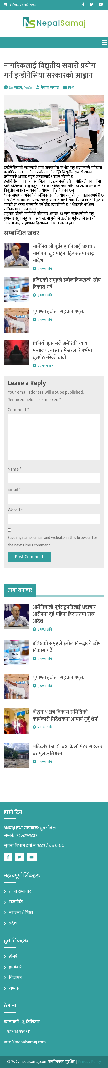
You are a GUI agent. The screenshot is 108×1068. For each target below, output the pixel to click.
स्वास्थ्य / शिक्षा (21, 912)
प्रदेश (13, 923)
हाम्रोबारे (15, 967)
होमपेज (15, 956)
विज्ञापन (15, 977)
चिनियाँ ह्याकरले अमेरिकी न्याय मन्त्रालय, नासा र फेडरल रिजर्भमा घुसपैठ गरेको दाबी (62, 350)
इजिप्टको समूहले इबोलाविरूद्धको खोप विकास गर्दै (67, 283)
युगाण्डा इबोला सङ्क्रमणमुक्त (59, 311)
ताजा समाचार (20, 891)
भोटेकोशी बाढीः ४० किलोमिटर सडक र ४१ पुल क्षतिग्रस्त (68, 750)
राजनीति (16, 902)
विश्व (71, 87)
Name (14, 469)
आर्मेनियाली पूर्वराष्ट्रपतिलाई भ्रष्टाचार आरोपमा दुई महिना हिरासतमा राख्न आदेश (64, 253)
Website (15, 510)
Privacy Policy (89, 1061)
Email (14, 490)
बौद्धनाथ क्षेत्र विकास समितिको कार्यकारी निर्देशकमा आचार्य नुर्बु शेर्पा (65, 715)
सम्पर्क (14, 988)
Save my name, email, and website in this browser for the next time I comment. (52, 541)
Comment (18, 410)
